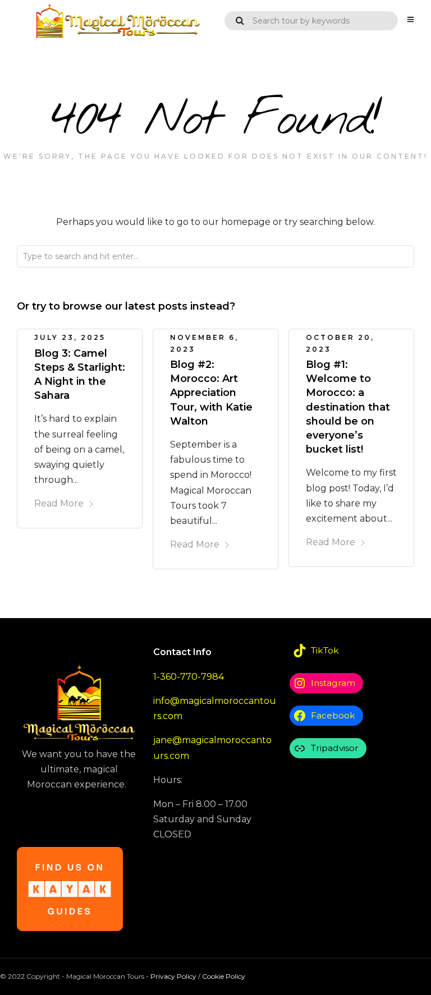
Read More (59, 503)
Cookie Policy (223, 976)
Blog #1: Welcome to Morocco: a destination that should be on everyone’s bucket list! (348, 406)
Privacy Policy (173, 976)
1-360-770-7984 (188, 676)
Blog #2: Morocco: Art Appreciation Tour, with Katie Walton (211, 392)
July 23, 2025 (70, 337)
